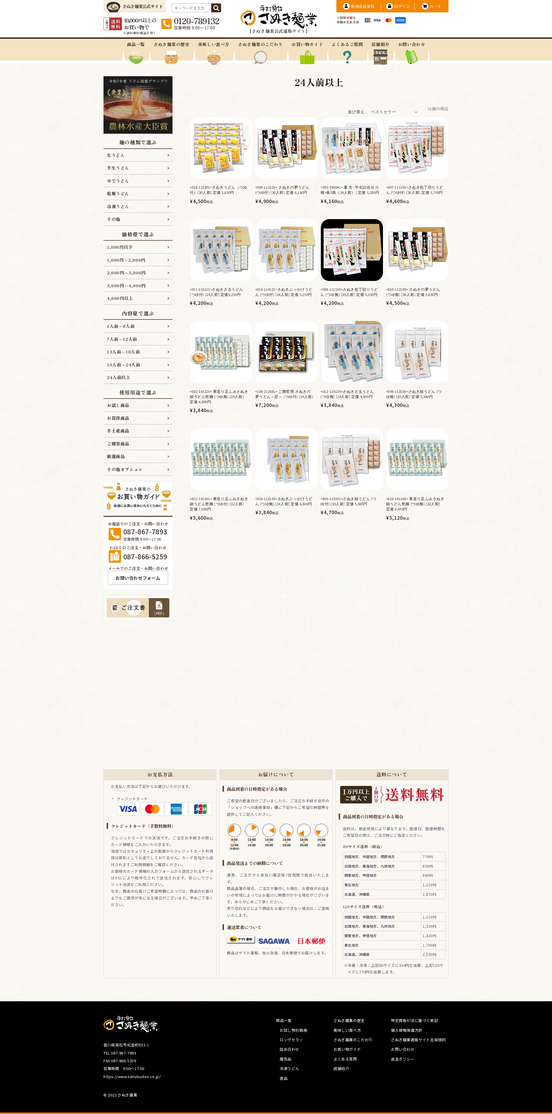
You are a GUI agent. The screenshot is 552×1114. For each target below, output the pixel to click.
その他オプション (125, 469)
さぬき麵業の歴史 (349, 1020)
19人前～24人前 (123, 364)
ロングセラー (291, 1039)
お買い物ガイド (307, 44)
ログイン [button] (402, 6)
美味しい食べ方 (213, 44)
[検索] (216, 7)
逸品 (284, 1078)
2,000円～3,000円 (126, 272)
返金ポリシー (403, 1059)
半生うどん (118, 168)
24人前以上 (119, 377)
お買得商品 (118, 418)
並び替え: (356, 111)
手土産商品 (118, 431)
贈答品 (286, 1059)
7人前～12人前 (122, 339)
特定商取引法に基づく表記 (414, 1020)
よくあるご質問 (347, 44)
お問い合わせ (411, 44)
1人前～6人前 (121, 326)
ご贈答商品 (118, 444)
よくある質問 (345, 1059)
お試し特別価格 (293, 1030)
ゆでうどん (118, 181)
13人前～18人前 (123, 352)
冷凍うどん (118, 206)
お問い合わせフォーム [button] (138, 578)
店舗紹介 (380, 44)
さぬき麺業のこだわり (260, 44)
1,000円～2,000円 (126, 260)
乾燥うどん (118, 193)
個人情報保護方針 (406, 1030)
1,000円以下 (120, 247)
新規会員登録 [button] (363, 6)
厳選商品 (116, 456)
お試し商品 (118, 405)
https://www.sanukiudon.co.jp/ (132, 1076)
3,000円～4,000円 (126, 285)
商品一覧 (136, 44)
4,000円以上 (120, 298)
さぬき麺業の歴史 (171, 44)
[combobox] (191, 7)
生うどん (116, 155)
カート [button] (436, 6)
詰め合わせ (289, 1049)
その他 (113, 219)
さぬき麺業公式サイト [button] (142, 6)
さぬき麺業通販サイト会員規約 (418, 1039)
